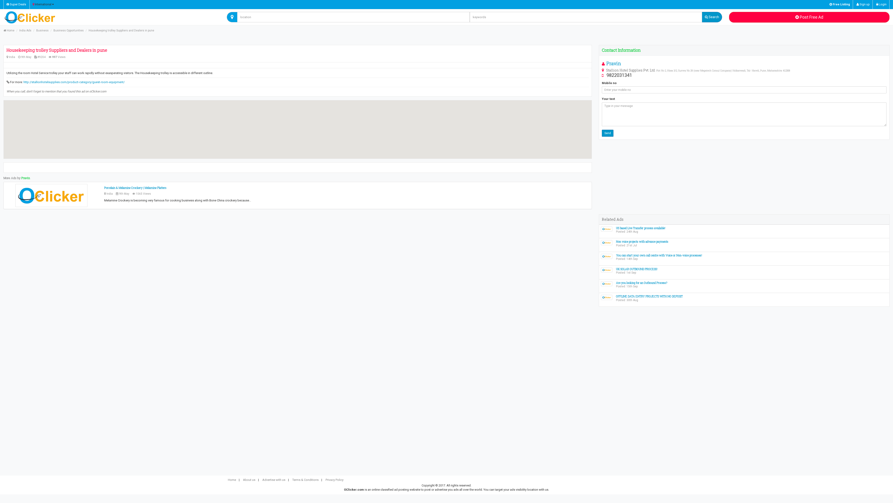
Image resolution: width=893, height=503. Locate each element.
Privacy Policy (334, 480)
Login (882, 4)
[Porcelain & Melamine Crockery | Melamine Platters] (51, 195)
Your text (608, 99)
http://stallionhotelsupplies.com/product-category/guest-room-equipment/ (74, 82)
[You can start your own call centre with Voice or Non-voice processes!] (606, 256)
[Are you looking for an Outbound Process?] (606, 283)
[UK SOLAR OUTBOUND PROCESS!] (606, 270)
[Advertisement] (744, 177)
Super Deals (17, 4)
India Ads (25, 30)
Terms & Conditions (305, 480)
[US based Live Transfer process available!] (606, 229)
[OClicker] (111, 17)
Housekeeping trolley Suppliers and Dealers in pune (121, 30)
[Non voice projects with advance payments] (606, 242)
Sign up (864, 4)
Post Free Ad (811, 17)
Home (10, 30)
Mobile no (609, 83)
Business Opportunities (68, 30)
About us (249, 480)
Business (42, 30)
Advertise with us (273, 480)
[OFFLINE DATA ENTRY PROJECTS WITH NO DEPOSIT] (606, 297)
